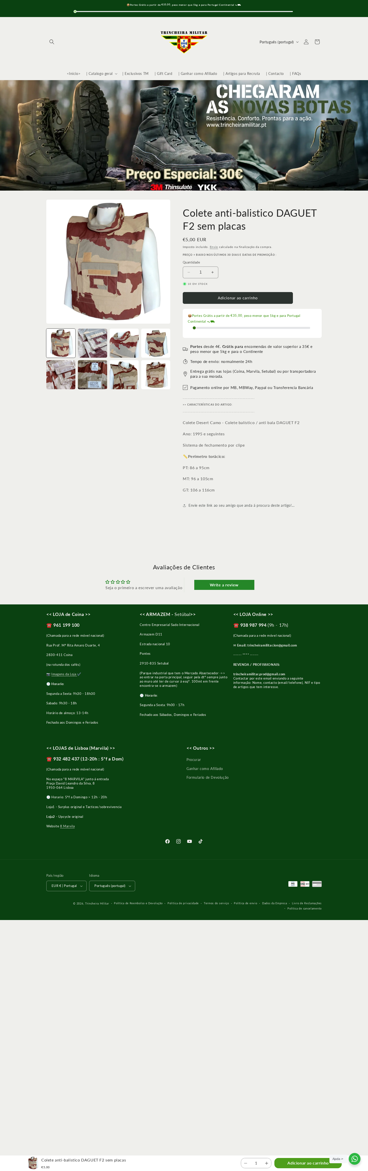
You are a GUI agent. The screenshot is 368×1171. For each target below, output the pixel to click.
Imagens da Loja (64, 674)
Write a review (224, 584)
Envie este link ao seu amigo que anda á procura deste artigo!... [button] (241, 505)
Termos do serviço (216, 903)
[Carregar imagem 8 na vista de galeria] (155, 374)
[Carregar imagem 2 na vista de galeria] (92, 343)
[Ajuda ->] (354, 1159)
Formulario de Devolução (208, 777)
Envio (214, 247)
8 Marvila (67, 826)
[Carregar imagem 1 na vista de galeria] (60, 343)
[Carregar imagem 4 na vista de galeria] (155, 343)
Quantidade (191, 262)
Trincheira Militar (97, 903)
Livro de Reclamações (307, 903)
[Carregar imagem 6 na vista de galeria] (92, 374)
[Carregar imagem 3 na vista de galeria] (124, 343)
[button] (51, 41)
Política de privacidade (183, 903)
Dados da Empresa (274, 903)
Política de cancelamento (304, 908)
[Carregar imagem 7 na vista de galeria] (124, 374)
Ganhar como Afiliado (205, 768)
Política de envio (245, 903)
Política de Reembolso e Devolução (138, 903)
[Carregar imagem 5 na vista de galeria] (60, 374)
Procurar (194, 759)
